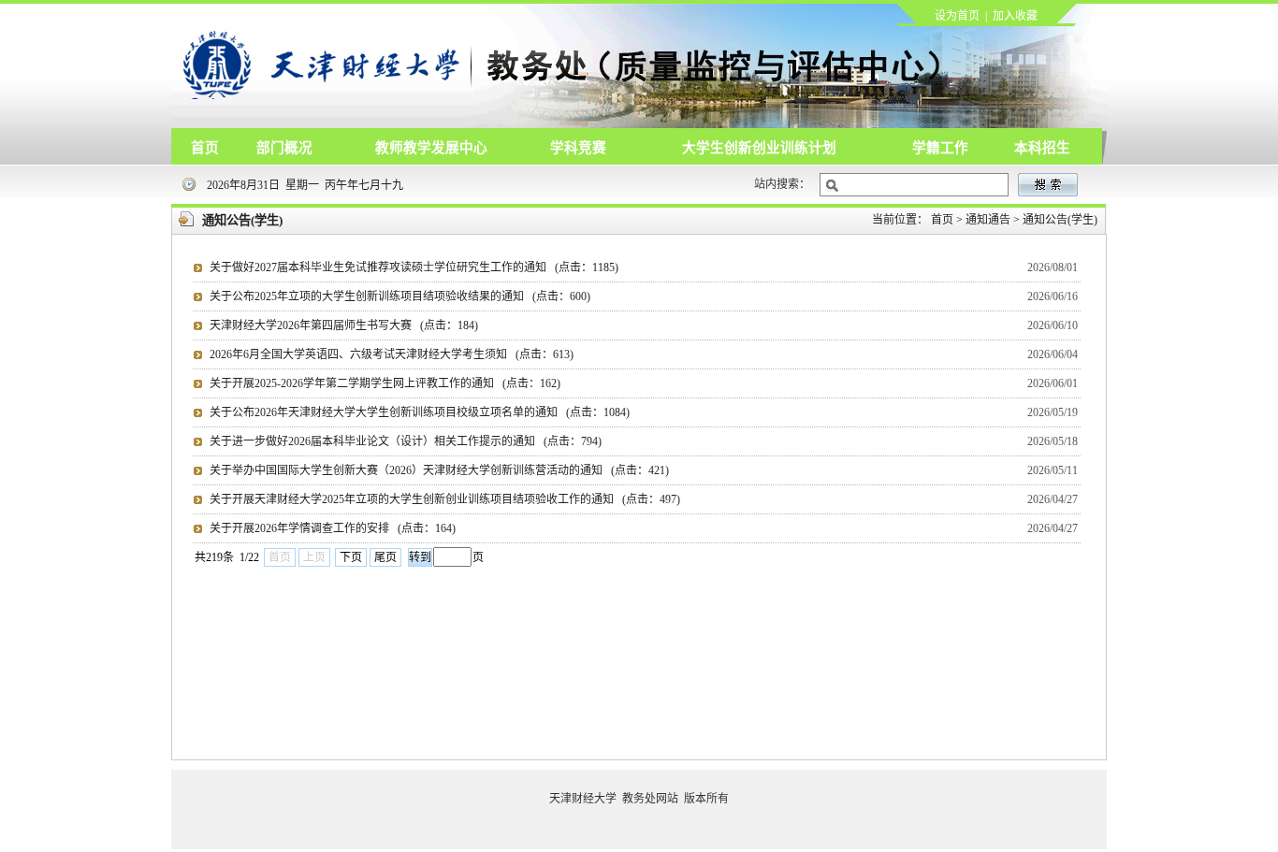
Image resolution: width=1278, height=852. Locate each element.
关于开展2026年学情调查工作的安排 (333, 528)
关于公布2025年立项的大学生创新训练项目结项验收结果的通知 (400, 296)
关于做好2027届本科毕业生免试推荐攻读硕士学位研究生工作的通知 (414, 267)
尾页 (385, 557)
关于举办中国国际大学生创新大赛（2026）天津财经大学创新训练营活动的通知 (439, 470)
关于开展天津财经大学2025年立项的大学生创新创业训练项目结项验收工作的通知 (445, 499)
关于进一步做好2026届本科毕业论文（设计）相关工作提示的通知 (406, 441)
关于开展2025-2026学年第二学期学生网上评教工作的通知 (385, 383)
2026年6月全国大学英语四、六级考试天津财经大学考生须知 (392, 354)
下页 (351, 557)
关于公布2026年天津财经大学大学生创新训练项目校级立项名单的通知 (420, 412)
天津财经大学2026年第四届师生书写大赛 (344, 325)
